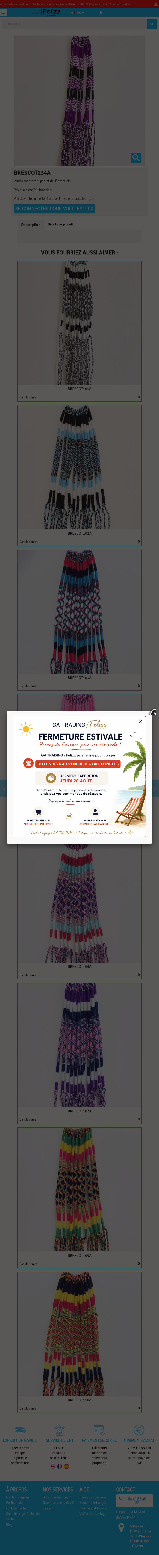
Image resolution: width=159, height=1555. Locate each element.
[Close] (152, 711)
